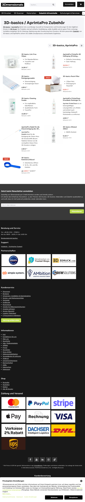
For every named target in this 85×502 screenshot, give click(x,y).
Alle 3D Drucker (8, 389)
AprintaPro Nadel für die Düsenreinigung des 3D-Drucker (30, 128)
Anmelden (69, 4)
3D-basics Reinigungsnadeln (28, 77)
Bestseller (6, 382)
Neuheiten (6, 385)
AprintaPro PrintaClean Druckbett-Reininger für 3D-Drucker (72, 99)
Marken (5, 387)
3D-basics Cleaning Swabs (28, 99)
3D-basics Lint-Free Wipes (28, 55)
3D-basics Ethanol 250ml (70, 128)
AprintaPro (15, 27)
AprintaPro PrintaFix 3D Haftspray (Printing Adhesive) (72, 55)
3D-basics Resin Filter (71, 76)
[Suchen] (53, 5)
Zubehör (76, 31)
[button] (77, 211)
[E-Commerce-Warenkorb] (80, 4)
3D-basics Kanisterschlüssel (28, 159)
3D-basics (6, 27)
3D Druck (13, 29)
